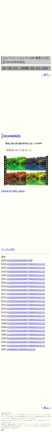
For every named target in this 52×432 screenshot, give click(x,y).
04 (18, 260)
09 (33, 264)
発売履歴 (25, 68)
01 (8, 260)
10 (37, 264)
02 (11, 260)
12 (43, 264)
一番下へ (46, 74)
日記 (38, 68)
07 (27, 260)
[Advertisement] (26, 28)
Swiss (2, 429)
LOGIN (44, 68)
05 (21, 260)
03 (14, 260)
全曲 (32, 68)
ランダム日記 (8, 249)
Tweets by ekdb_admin (13, 191)
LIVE (10, 68)
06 (24, 260)
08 (30, 260)
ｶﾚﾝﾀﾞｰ (16, 68)
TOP (4, 68)
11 (40, 264)
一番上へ (46, 407)
